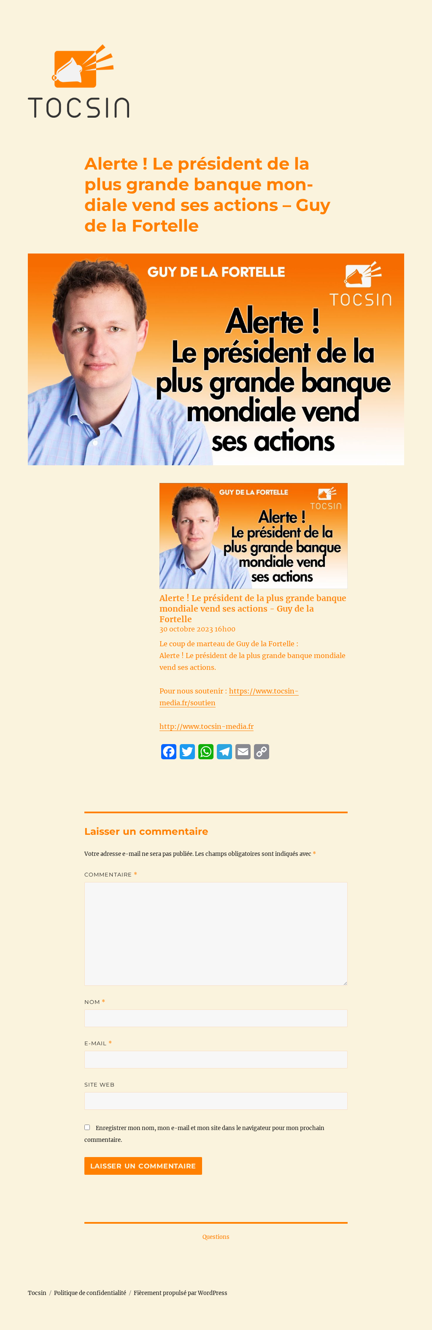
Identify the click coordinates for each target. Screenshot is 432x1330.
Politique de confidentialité (90, 1293)
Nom (94, 1002)
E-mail (98, 1043)
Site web (99, 1084)
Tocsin (37, 1293)
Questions (216, 1237)
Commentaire (111, 874)
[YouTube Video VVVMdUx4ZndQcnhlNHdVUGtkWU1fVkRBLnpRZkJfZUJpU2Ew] (253, 536)
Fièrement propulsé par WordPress (180, 1293)
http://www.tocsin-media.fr (206, 726)
